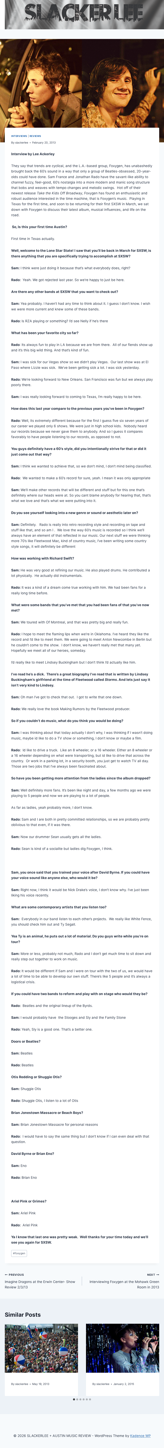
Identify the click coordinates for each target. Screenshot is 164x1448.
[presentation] (41, 1348)
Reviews (35, 136)
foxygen (19, 1253)
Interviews (19, 136)
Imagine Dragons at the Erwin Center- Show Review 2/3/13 (40, 1281)
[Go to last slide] (11, 1360)
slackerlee (21, 142)
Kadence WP (140, 1436)
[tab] (74, 1399)
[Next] (153, 1360)
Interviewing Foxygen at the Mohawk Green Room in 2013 (124, 1281)
